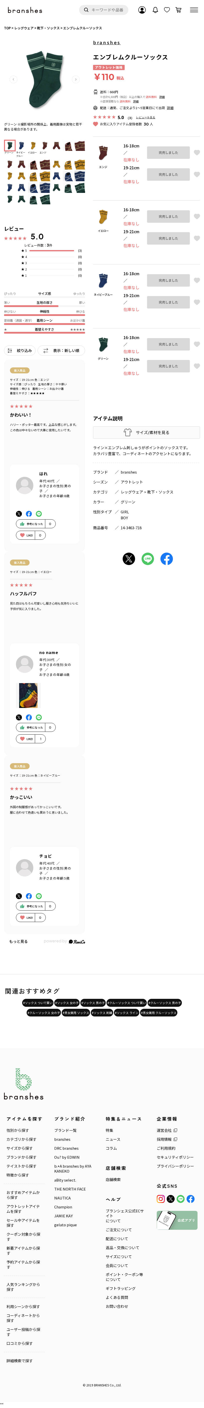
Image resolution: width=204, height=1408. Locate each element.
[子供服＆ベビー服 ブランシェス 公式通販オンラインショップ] (25, 10)
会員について (117, 1265)
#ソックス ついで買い (37, 1003)
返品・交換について (122, 1247)
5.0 (37, 236)
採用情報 (164, 1139)
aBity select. (65, 1180)
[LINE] (181, 1199)
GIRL (125, 511)
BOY (124, 517)
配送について (117, 1238)
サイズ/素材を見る (152, 432)
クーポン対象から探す (23, 1237)
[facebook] (191, 1199)
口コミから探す (19, 1343)
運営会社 (164, 1130)
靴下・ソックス (160, 491)
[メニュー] (194, 10)
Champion (63, 1206)
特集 (109, 1130)
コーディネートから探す (23, 1318)
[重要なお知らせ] (155, 10)
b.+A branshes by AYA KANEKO (72, 1169)
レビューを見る (145, 117)
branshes (107, 42)
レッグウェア (132, 491)
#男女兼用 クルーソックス (158, 1013)
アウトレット (132, 481)
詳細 (162, 97)
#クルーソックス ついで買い (126, 1003)
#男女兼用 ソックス (76, 1013)
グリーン (128, 501)
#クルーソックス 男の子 (165, 1003)
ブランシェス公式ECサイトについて (125, 1215)
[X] (171, 1199)
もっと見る (18, 941)
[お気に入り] (167, 10)
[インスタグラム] (161, 1199)
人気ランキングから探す (23, 1287)
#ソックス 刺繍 (102, 1013)
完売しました (168, 153)
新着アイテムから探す (23, 1251)
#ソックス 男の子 (93, 1003)
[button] (13, 79)
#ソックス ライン (126, 1013)
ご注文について (119, 1229)
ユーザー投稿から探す (23, 1332)
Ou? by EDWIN (67, 1157)
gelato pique (65, 1224)
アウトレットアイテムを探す (23, 1209)
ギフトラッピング (121, 1288)
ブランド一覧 (65, 1130)
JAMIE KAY (63, 1215)
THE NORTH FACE (70, 1189)
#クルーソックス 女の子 (44, 1013)
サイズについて (119, 1256)
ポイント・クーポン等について (124, 1277)
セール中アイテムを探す (23, 1223)
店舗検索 (113, 1179)
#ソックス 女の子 (67, 1003)
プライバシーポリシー (175, 1166)
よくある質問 (117, 1297)
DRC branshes (66, 1148)
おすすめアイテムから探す (23, 1195)
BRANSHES (101, 1385)
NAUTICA (62, 1197)
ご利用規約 (166, 1148)
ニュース (113, 1139)
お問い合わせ (117, 1306)
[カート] (178, 10)
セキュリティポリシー (175, 1157)
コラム (111, 1148)
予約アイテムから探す (23, 1265)
